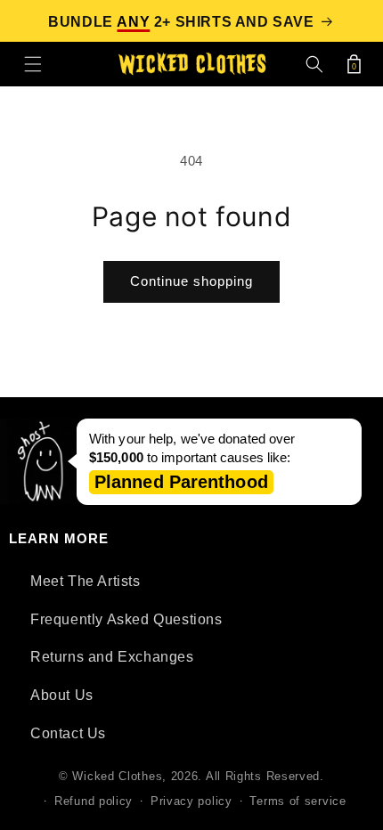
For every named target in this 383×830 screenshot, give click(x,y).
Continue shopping (191, 281)
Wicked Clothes (117, 776)
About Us (62, 695)
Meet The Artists (85, 581)
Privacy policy (191, 801)
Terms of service (297, 801)
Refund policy (93, 801)
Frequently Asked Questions (126, 619)
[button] (33, 64)
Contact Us (68, 733)
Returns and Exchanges (112, 656)
